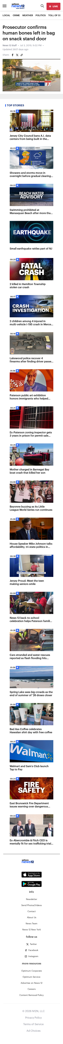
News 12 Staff (10, 45)
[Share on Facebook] (12, 55)
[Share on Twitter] (17, 55)
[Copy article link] (21, 55)
